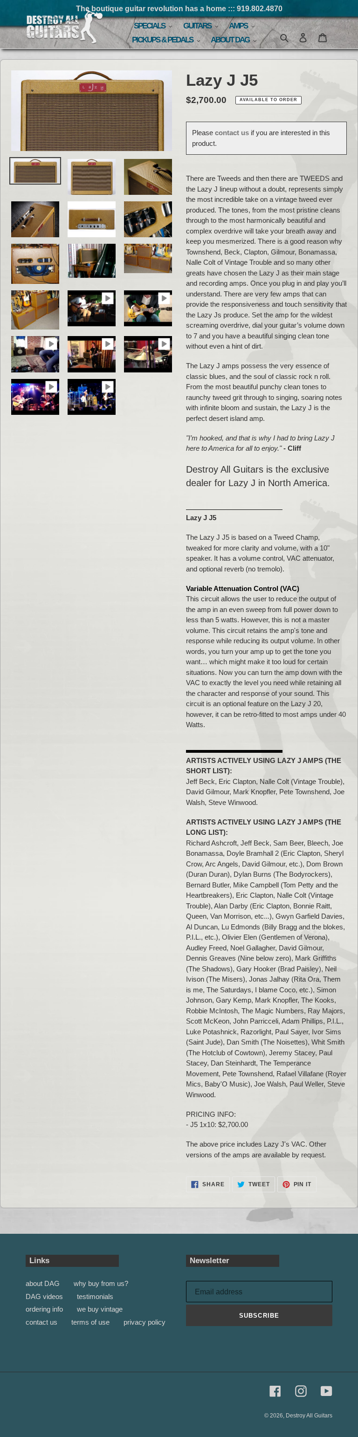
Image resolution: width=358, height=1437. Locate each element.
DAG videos (44, 1296)
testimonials (95, 1296)
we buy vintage (100, 1309)
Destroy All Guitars (309, 1415)
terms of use (90, 1322)
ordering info (44, 1309)
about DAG (43, 1283)
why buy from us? (101, 1283)
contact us (232, 133)
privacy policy (144, 1322)
